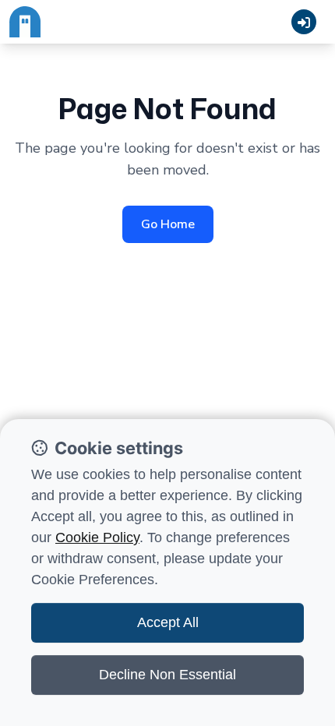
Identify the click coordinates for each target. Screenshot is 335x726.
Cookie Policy (97, 537)
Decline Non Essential (167, 674)
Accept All (168, 622)
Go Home (168, 224)
